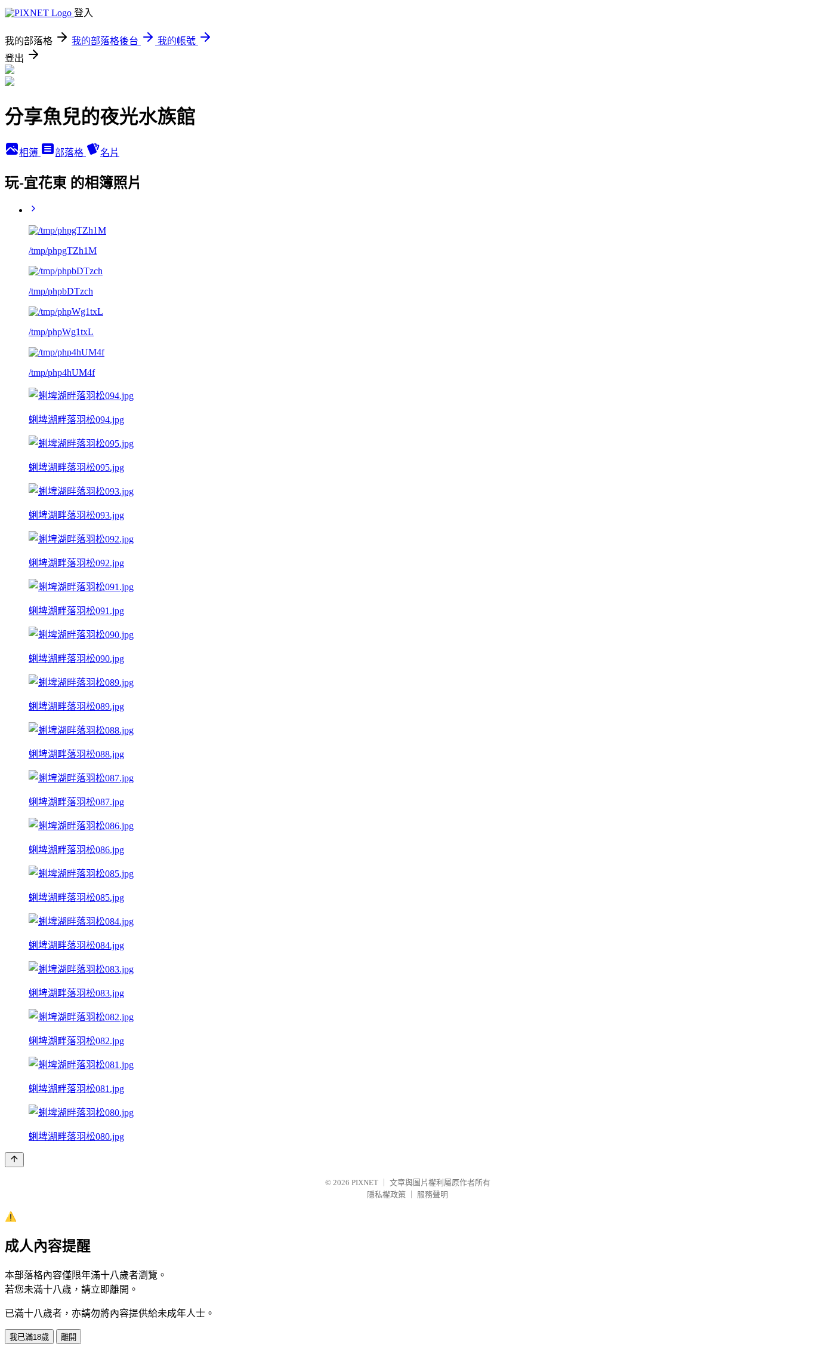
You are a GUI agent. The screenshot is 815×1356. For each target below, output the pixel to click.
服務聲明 (432, 1194)
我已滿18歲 (29, 1337)
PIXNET (364, 1182)
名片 (109, 153)
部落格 (70, 153)
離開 (68, 1337)
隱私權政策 (386, 1194)
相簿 (30, 153)
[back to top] (14, 1159)
